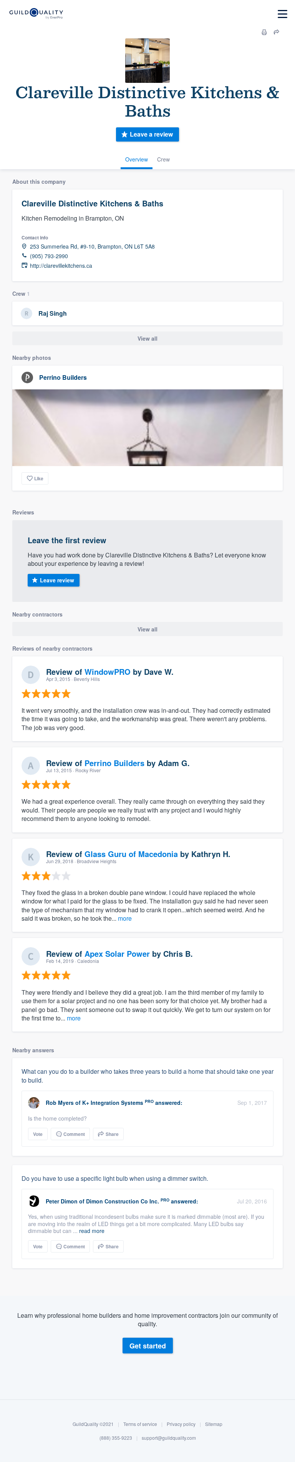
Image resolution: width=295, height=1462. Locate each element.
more (125, 918)
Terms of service (140, 1424)
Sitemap (213, 1424)
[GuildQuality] (36, 14)
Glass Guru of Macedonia (131, 853)
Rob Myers (60, 1102)
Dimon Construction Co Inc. (122, 1201)
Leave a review (151, 134)
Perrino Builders (63, 377)
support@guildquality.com (169, 1437)
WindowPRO (108, 671)
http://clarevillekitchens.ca (61, 265)
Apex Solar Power (117, 953)
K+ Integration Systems (112, 1102)
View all (147, 338)
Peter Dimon (62, 1201)
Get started (147, 1346)
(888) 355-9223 (115, 1437)
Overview (136, 159)
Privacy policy (181, 1424)
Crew (163, 159)
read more (91, 1231)
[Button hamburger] (282, 14)
